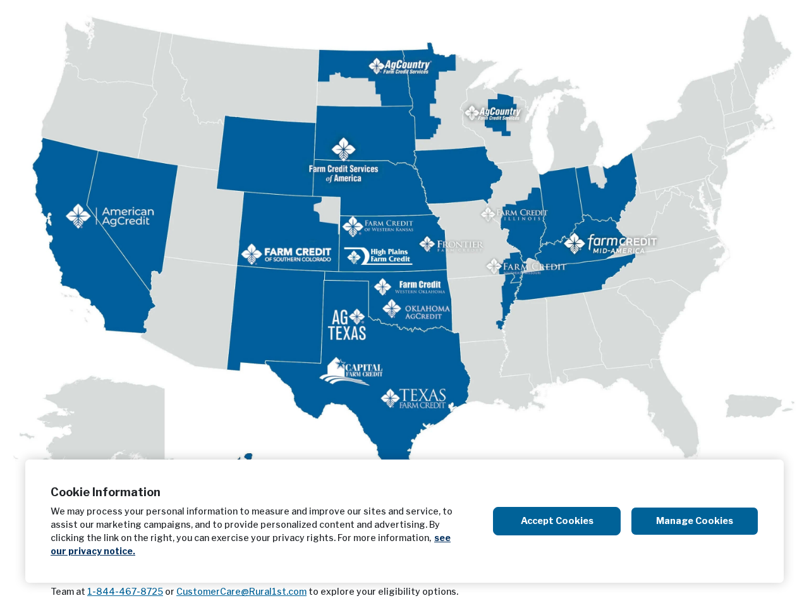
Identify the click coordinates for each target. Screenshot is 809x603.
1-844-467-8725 (125, 591)
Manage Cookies (694, 521)
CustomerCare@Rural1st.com (241, 591)
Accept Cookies (557, 521)
